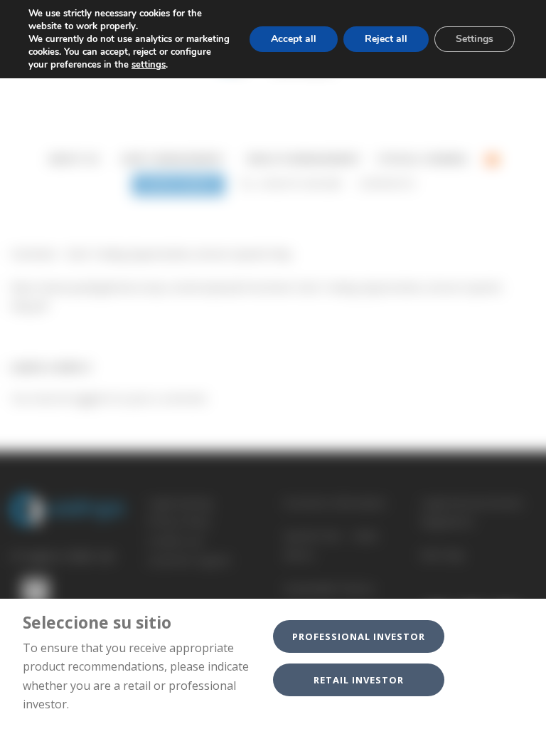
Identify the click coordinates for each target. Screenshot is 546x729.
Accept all (293, 39)
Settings (474, 39)
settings (149, 64)
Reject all (386, 39)
